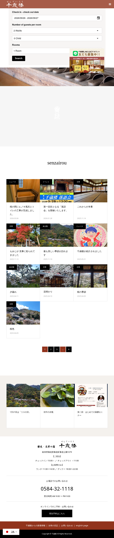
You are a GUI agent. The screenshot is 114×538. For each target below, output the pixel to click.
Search (18, 58)
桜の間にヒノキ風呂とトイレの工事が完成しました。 (22, 210)
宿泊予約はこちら (57, 513)
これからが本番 (85, 206)
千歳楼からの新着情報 (35, 525)
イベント (46, 182)
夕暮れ (13, 291)
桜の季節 (81, 291)
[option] (23, 406)
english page (82, 525)
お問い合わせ (67, 525)
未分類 (45, 226)
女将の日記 (53, 525)
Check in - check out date (25, 12)
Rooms (16, 44)
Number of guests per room (26, 24)
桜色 (12, 328)
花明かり (48, 291)
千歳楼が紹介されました (89, 251)
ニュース (12, 182)
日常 (78, 182)
